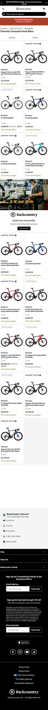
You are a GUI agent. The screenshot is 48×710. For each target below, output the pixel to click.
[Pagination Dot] (21, 23)
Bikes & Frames (16, 28)
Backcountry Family (8, 567)
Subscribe (35, 589)
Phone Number (12, 625)
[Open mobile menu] (3, 8)
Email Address (12, 584)
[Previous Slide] (1, 3)
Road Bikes (29, 28)
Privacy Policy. (32, 620)
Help (2, 552)
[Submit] (4, 14)
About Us (4, 559)
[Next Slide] (46, 3)
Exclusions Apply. (11, 609)
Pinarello (3, 28)
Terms (24, 620)
